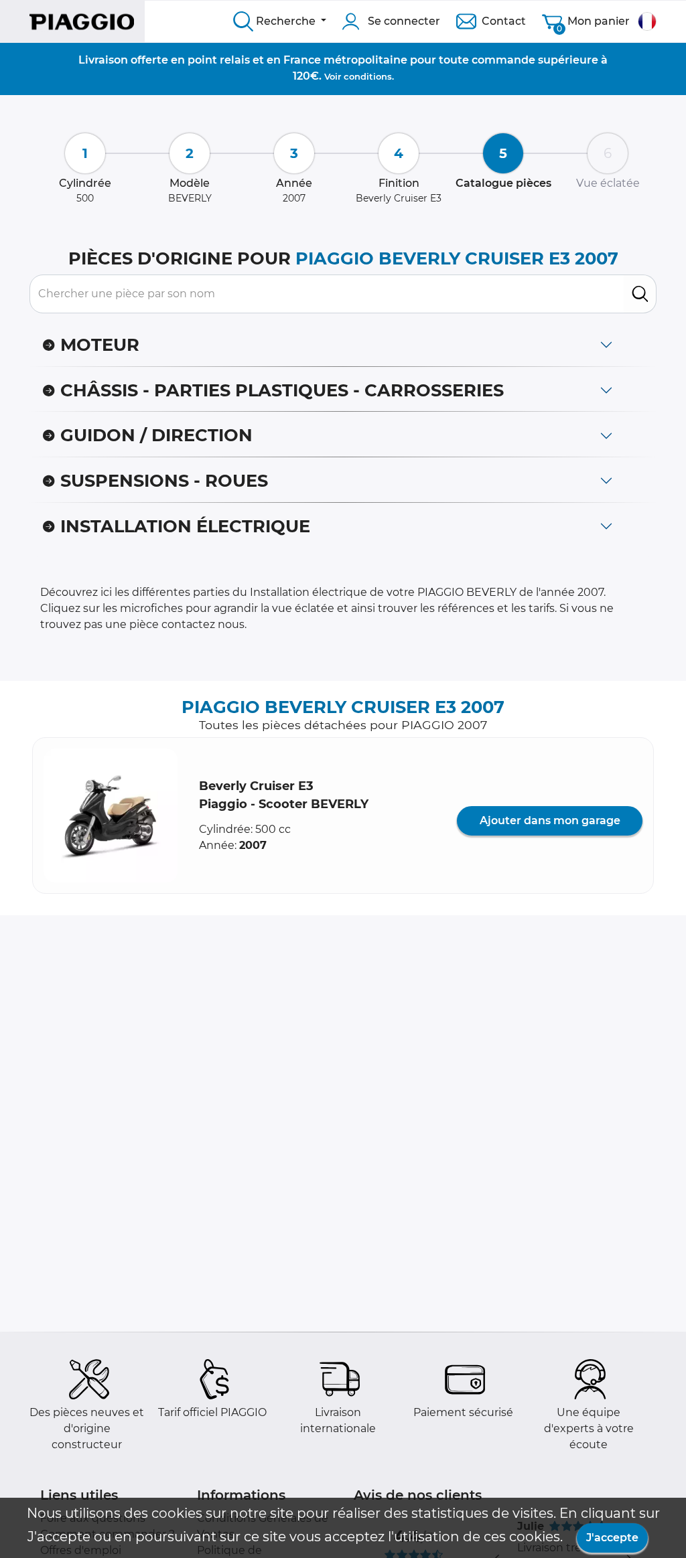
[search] (640, 294)
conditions (368, 76)
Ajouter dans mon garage (550, 820)
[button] (111, 815)
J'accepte (612, 1537)
